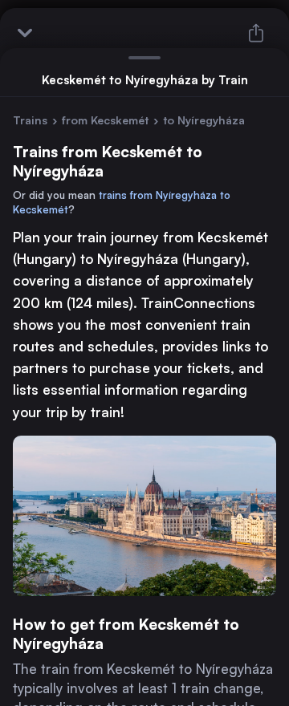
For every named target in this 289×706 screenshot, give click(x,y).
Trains (30, 120)
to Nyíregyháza (204, 120)
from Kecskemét (105, 120)
